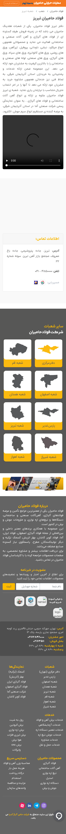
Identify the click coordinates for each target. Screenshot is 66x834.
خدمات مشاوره (49, 740)
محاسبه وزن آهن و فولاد (16, 763)
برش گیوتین (16, 725)
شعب (42, 11)
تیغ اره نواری (49, 773)
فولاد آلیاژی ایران (16, 681)
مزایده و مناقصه (16, 783)
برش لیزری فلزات (16, 735)
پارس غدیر (49, 677)
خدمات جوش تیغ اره (49, 735)
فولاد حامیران (56, 11)
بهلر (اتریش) (16, 677)
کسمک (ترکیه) (16, 672)
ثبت (8, 586)
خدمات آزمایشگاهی (49, 725)
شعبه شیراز (49, 706)
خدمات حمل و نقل (49, 745)
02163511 (38, 641)
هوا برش (16, 740)
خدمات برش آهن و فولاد (49, 720)
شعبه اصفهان (49, 681)
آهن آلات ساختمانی (49, 768)
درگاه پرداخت (16, 773)
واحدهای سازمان (16, 788)
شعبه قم (49, 696)
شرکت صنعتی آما (16, 691)
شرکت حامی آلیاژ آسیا (19, 814)
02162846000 (36, 637)
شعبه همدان (49, 686)
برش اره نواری (16, 730)
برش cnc (16, 745)
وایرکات (16, 750)
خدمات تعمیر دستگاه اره (49, 730)
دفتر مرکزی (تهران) (49, 672)
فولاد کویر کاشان (16, 696)
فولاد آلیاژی (49, 763)
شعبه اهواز (49, 701)
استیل (49, 778)
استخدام (16, 778)
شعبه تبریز (49, 691)
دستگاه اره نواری (49, 783)
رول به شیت (16, 720)
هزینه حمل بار (16, 768)
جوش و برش (49, 788)
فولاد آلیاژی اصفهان (16, 686)
